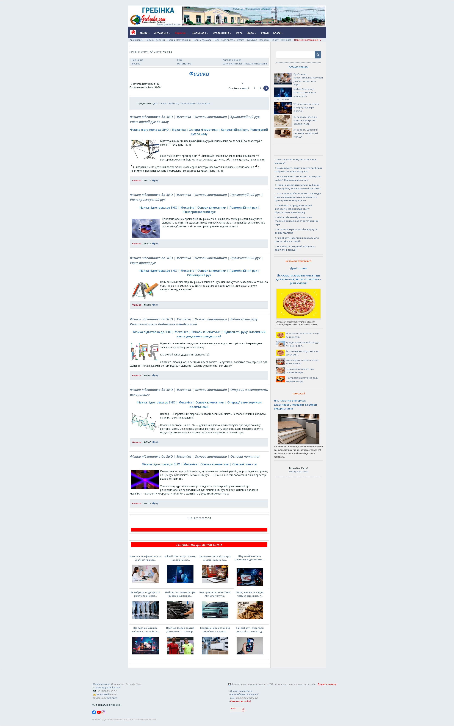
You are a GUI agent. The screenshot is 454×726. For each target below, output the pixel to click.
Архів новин (136, 39)
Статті (144, 51)
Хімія (179, 59)
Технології (286, 39)
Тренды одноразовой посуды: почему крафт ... (303, 344)
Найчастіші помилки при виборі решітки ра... (180, 594)
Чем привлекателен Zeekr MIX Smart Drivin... (215, 594)
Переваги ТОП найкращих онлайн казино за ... (215, 558)
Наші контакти (101, 684)
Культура (252, 39)
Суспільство (228, 39)
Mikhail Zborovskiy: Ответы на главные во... (180, 558)
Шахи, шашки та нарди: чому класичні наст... (250, 594)
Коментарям (188, 103)
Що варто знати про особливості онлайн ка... (145, 629)
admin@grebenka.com (108, 687)
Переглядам (203, 103)
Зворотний (102, 694)
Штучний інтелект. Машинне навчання (245, 63)
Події (216, 39)
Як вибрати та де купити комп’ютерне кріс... (145, 594)
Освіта (240, 39)
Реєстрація (295, 471)
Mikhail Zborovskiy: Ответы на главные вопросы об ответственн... (295, 94)
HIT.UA (233, 708)
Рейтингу (174, 103)
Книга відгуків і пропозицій (244, 694)
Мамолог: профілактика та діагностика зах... (145, 558)
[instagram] (103, 713)
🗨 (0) (155, 180)
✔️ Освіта (155, 51)
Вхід (305, 471)
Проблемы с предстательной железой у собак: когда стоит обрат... (308, 79)
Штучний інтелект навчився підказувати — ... (250, 560)
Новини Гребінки (155, 39)
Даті (155, 103)
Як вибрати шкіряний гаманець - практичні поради (306, 133)
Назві (164, 103)
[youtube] (99, 713)
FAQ (232, 697)
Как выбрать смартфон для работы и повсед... (250, 629)
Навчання (137, 59)
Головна (134, 51)
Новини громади (202, 39)
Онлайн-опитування (241, 691)
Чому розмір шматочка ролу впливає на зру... (302, 379)
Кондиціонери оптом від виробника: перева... (215, 629)
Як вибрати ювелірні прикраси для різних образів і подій (305, 120)
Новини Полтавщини (179, 39)
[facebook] (94, 713)
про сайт (112, 697)
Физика (136, 63)
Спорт (275, 39)
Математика (184, 63)
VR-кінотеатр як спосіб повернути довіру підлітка (306, 107)
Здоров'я (264, 39)
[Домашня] (132, 33)
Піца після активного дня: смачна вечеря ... (300, 370)
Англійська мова (232, 59)
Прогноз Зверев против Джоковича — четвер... (180, 629)
